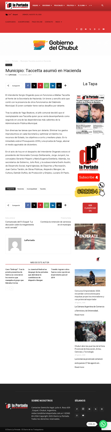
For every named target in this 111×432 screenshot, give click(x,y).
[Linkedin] (53, 85)
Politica (70, 5)
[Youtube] (104, 29)
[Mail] (86, 29)
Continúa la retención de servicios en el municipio (55, 223)
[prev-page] (7, 288)
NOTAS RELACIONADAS (17, 262)
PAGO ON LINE (37, 22)
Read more (79, 315)
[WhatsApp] (99, 29)
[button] (102, 5)
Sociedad (46, 5)
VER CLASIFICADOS (90, 208)
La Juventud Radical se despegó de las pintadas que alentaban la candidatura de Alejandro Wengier (38, 274)
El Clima (81, 5)
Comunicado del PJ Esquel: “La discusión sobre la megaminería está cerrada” (19, 225)
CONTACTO (49, 22)
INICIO (58, 22)
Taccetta (43, 189)
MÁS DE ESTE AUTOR (39, 262)
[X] (90, 29)
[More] (65, 85)
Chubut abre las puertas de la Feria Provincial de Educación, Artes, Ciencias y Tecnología (90, 349)
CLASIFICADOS (10, 22)
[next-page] (11, 288)
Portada (15, 61)
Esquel (35, 5)
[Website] (95, 29)
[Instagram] (81, 29)
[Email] (59, 85)
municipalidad (32, 189)
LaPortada (12, 75)
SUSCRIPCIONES (23, 22)
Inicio (7, 61)
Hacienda (20, 189)
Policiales (58, 5)
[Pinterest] (40, 85)
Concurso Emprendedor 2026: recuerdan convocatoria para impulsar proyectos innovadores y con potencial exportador (89, 295)
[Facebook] (77, 29)
